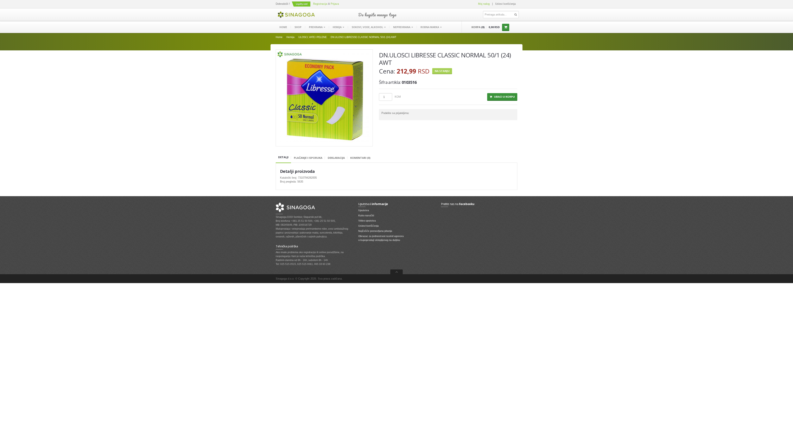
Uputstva (363, 210)
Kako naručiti (366, 215)
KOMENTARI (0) (360, 158)
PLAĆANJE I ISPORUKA (308, 158)
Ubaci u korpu (503, 96)
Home (283, 27)
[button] (301, 3)
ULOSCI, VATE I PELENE (312, 37)
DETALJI (283, 157)
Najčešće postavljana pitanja (375, 231)
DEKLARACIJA (336, 158)
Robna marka (430, 27)
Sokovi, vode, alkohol (368, 27)
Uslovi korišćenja (505, 3)
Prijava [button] (335, 3)
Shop (298, 27)
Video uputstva (367, 220)
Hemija (337, 27)
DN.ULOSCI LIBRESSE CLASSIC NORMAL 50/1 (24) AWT (363, 37)
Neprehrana (402, 27)
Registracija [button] (320, 3)
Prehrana (316, 27)
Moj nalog (484, 3)
